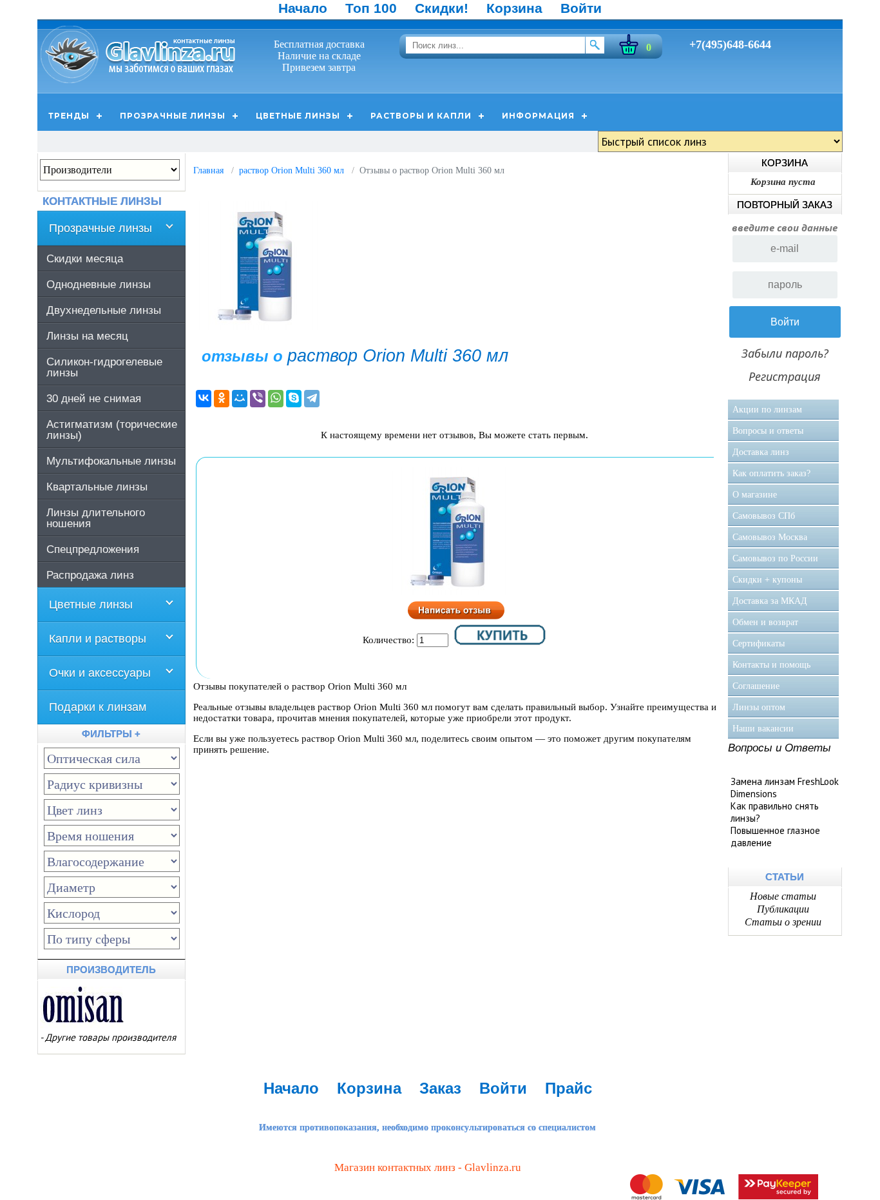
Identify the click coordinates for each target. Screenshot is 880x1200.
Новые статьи (783, 896)
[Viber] (257, 398)
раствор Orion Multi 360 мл (291, 170)
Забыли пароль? (784, 353)
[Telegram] (312, 398)
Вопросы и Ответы (779, 748)
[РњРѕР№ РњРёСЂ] (239, 398)
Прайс (568, 1088)
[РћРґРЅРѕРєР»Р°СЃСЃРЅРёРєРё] (221, 398)
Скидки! (441, 8)
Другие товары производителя (110, 1037)
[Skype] (293, 398)
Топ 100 (371, 8)
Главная (208, 170)
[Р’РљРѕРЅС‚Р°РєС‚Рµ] (203, 398)
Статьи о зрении (783, 922)
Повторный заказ (784, 204)
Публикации (783, 909)
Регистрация (785, 376)
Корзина (514, 8)
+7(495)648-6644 (730, 44)
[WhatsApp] (275, 398)
